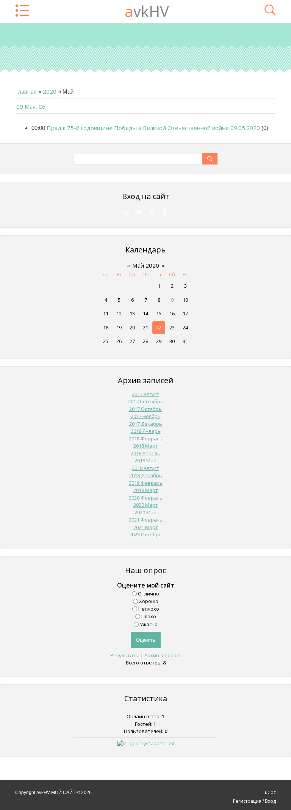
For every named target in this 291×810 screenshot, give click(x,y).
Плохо (148, 616)
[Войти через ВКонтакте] (139, 212)
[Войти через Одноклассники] (165, 212)
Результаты (124, 655)
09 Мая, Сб (30, 106)
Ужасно (149, 623)
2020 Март (145, 504)
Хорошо (148, 601)
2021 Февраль (146, 519)
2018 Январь (146, 431)
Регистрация (247, 801)
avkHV (147, 11)
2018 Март (145, 445)
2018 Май (145, 460)
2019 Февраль (146, 482)
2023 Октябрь (145, 534)
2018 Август (145, 468)
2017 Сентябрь (145, 401)
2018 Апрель (145, 453)
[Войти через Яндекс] (152, 212)
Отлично (148, 593)
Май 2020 (145, 265)
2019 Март (145, 490)
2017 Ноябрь (146, 416)
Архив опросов (162, 655)
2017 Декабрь (145, 423)
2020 (49, 91)
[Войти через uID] (126, 212)
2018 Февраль (146, 438)
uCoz (270, 792)
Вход (270, 801)
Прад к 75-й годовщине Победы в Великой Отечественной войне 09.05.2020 (153, 128)
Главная (26, 91)
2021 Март (145, 527)
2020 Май (145, 512)
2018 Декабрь (145, 475)
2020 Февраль (146, 497)
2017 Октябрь (145, 409)
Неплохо (148, 608)
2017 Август (145, 394)
